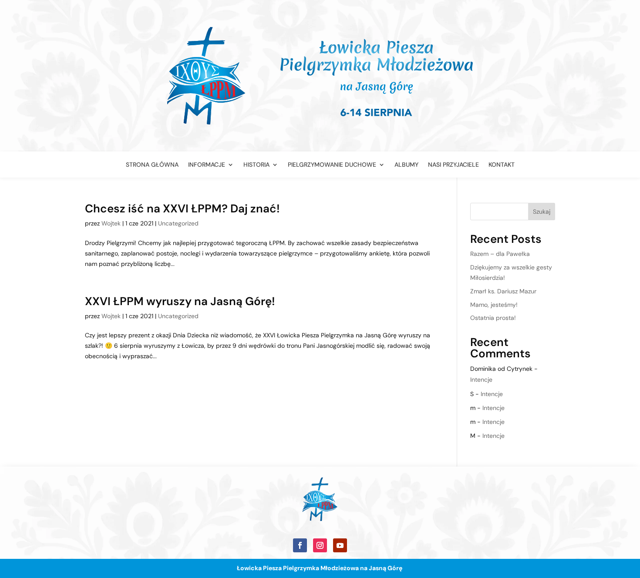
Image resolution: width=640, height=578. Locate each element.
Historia (256, 164)
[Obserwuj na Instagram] (320, 545)
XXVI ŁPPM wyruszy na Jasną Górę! (180, 301)
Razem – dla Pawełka (500, 254)
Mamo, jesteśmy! (494, 305)
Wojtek (111, 223)
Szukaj (541, 211)
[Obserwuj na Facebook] (300, 545)
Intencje (481, 379)
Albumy (406, 164)
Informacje (206, 164)
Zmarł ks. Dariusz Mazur (503, 291)
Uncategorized (178, 223)
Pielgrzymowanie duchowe (332, 164)
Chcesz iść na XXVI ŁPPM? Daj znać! (182, 208)
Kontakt (501, 164)
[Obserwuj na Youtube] (340, 545)
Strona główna (152, 164)
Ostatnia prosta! (493, 318)
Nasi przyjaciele (453, 164)
